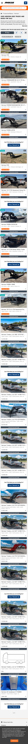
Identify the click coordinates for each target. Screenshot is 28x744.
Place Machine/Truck (25, 2)
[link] (14, 46)
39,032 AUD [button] (4, 561)
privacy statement (19, 735)
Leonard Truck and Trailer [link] (13, 341)
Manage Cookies (7, 735)
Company (3, 725)
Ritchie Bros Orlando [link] (13, 137)
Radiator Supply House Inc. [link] (14, 699)
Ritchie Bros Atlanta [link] (14, 62)
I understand (14, 740)
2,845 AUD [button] (4, 696)
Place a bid (4, 59)
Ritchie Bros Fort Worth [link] (14, 87)
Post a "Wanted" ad (14, 145)
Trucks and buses (8, 13)
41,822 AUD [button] (4, 510)
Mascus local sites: (8, 722)
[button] (7, 32)
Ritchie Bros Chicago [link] (13, 291)
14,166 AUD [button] (4, 339)
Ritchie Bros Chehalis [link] (13, 172)
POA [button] (2, 671)
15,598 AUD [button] (4, 364)
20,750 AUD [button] (4, 424)
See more (24, 26)
